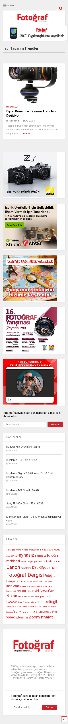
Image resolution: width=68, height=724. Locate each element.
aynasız (26, 555)
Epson (45, 568)
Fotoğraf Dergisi (25, 575)
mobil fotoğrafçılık (43, 590)
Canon (13, 567)
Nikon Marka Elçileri (27, 596)
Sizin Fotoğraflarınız (26, 606)
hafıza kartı (38, 582)
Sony (17, 611)
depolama (26, 568)
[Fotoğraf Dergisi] (30, 23)
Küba (29, 591)
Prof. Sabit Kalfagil (28, 602)
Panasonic (13, 602)
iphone (44, 586)
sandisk (11, 606)
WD (18, 617)
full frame (28, 582)
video (10, 617)
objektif (41, 596)
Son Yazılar (13, 437)
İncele (26, 133)
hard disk (48, 582)
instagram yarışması (30, 586)
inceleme (13, 586)
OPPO (48, 596)
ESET (54, 568)
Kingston (21, 590)
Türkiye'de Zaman (47, 611)
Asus (57, 549)
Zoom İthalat (41, 617)
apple (50, 549)
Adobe (25, 549)
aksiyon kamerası (38, 549)
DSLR (36, 568)
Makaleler (12, 107)
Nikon (11, 595)
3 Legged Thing (13, 549)
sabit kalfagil (47, 602)
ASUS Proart (12, 556)
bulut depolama (52, 561)
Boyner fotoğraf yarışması (31, 561)
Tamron (25, 612)
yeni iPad (24, 618)
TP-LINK (33, 612)
